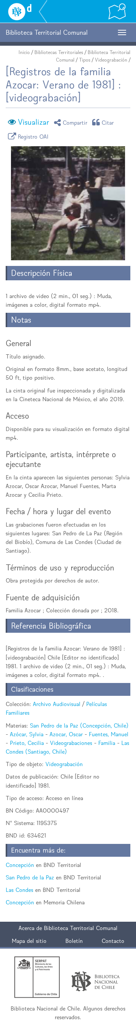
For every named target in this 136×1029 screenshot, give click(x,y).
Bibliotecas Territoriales (58, 52)
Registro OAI (33, 136)
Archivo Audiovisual (56, 704)
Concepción (20, 864)
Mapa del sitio (29, 940)
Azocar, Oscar (66, 734)
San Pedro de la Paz (30, 877)
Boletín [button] (74, 940)
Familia (106, 742)
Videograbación (111, 60)
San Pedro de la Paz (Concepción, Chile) (79, 725)
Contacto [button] (113, 940)
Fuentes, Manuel (108, 734)
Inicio (24, 52)
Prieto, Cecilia (27, 742)
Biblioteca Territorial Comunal (80, 928)
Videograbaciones (71, 742)
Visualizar (33, 122)
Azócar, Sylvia (26, 734)
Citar (107, 122)
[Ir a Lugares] (117, 11)
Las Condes (19, 889)
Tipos (84, 60)
